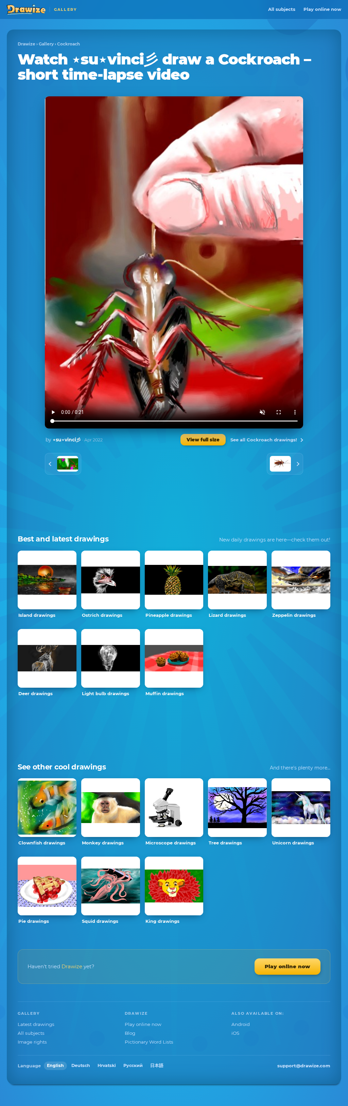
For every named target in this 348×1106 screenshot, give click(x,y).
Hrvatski (107, 1065)
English (55, 1065)
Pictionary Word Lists (149, 1042)
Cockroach (68, 43)
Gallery (46, 43)
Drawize (26, 43)
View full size (203, 439)
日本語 (156, 1065)
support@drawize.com (303, 1065)
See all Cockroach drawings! (263, 439)
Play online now (322, 9)
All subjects (281, 9)
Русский (133, 1065)
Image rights (32, 1042)
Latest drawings (36, 1024)
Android (240, 1024)
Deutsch (80, 1065)
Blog (130, 1033)
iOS (235, 1033)
